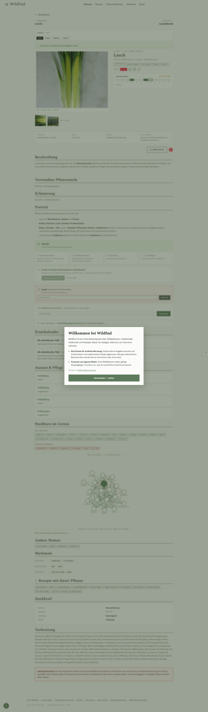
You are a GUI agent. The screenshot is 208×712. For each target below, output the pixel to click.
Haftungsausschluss (87, 370)
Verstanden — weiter (104, 378)
